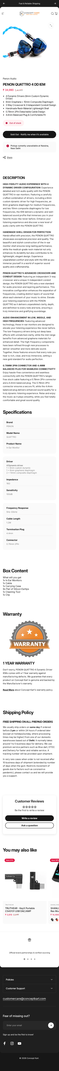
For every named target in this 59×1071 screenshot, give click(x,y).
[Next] (55, 3)
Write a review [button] (29, 818)
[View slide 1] (24, 959)
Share (9, 157)
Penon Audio (9, 78)
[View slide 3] (31, 959)
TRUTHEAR (9, 905)
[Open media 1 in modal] (51, 25)
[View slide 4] (34, 959)
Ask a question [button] (29, 825)
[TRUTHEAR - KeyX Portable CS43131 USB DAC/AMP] (25, 879)
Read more (8, 689)
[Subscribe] (51, 1025)
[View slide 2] (28, 959)
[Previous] (4, 3)
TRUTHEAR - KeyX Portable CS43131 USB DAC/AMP (20, 910)
